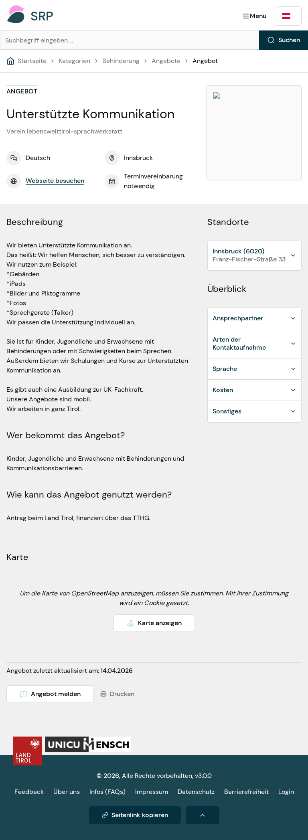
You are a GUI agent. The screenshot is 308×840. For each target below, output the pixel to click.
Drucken (122, 694)
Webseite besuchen (55, 180)
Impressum (151, 791)
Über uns (66, 791)
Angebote (166, 61)
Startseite (32, 61)
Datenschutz (196, 791)
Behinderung (121, 61)
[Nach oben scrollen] (202, 815)
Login (286, 791)
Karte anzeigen (160, 623)
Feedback (29, 791)
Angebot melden (56, 694)
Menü (258, 16)
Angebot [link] (205, 61)
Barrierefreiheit (246, 791)
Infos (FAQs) (107, 791)
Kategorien (74, 61)
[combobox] (289, 16)
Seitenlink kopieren (139, 815)
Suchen (289, 40)
